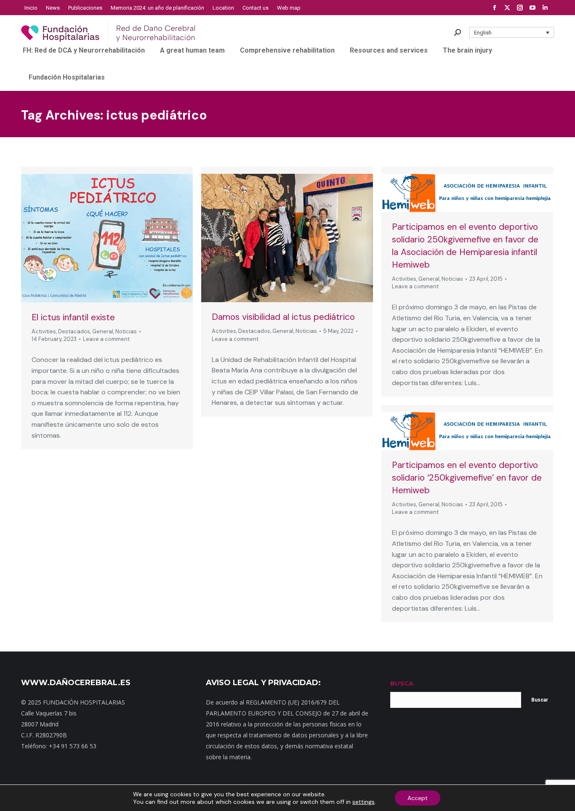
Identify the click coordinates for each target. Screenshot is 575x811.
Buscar (539, 700)
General (102, 331)
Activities (44, 331)
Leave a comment (106, 339)
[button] (511, 32)
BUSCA (401, 683)
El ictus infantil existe (73, 317)
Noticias (126, 331)
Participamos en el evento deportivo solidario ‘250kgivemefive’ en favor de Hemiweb (467, 477)
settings (363, 802)
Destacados (74, 331)
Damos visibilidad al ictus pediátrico (283, 317)
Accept (417, 798)
